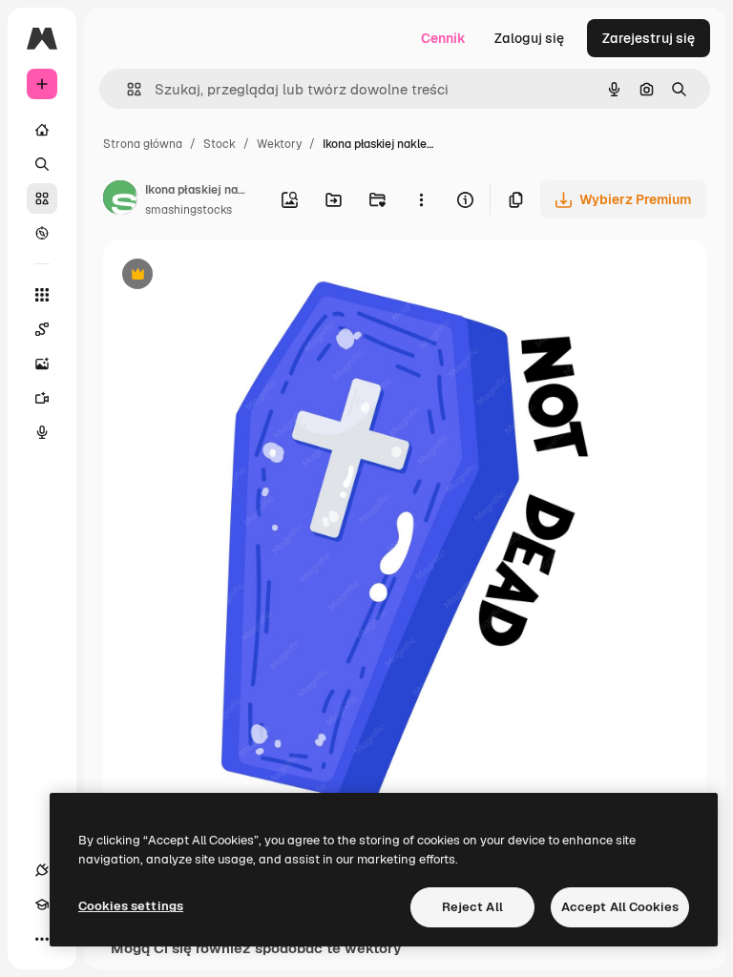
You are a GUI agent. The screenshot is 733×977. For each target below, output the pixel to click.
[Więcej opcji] (421, 199)
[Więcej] (42, 939)
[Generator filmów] (42, 398)
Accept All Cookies (620, 907)
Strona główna (142, 144)
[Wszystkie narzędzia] (42, 295)
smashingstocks (188, 210)
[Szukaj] (42, 164)
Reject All (472, 907)
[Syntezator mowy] (42, 432)
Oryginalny (235, 276)
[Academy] (42, 904)
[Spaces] (42, 329)
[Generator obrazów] (42, 363)
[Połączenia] (42, 870)
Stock (219, 144)
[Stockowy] (42, 198)
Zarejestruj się (648, 38)
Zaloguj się (529, 38)
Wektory (279, 144)
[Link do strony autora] (120, 200)
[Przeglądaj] (42, 233)
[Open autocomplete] (126, 89)
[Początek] (42, 129)
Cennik (443, 38)
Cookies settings (130, 906)
